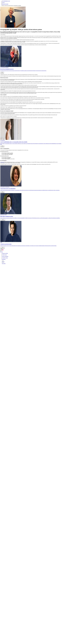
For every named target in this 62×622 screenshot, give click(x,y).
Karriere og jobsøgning (5, 256)
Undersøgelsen (2, 162)
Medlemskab (3, 259)
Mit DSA (3, 261)
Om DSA (3, 2)
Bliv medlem (3, 263)
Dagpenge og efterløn (5, 253)
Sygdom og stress (4, 254)
